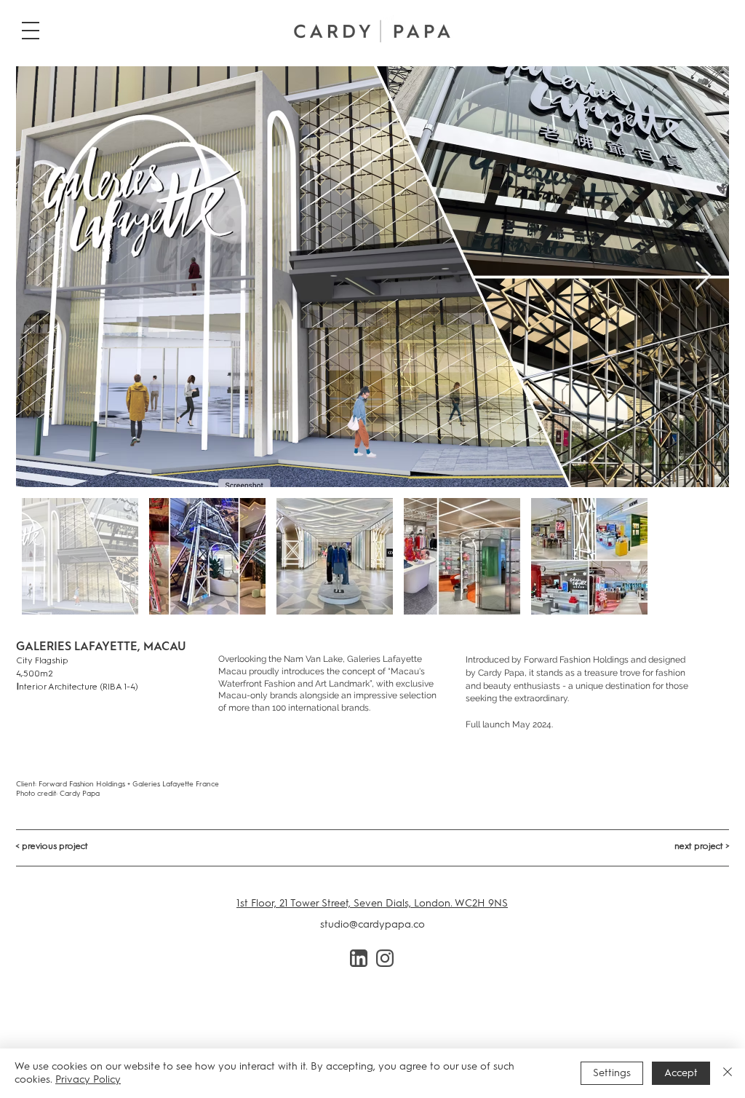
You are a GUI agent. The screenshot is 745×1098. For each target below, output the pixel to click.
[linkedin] (358, 958)
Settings (612, 1073)
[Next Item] (703, 276)
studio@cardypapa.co (372, 924)
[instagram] (385, 958)
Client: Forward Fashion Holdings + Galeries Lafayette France (117, 784)
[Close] (727, 1073)
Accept (681, 1073)
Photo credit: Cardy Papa (58, 793)
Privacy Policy (88, 1079)
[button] (30, 30)
